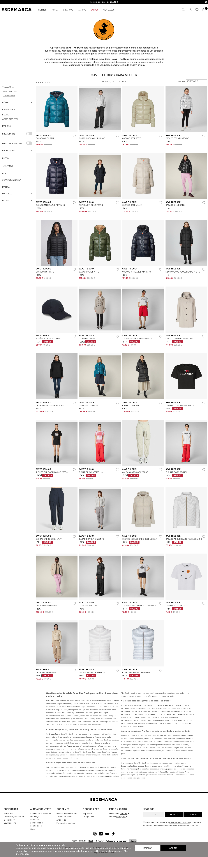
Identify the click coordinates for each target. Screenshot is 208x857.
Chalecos (102, 767)
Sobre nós (8, 813)
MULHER (174, 815)
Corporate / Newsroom (14, 817)
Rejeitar (147, 848)
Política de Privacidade (66, 813)
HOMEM (193, 815)
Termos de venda (64, 817)
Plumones (71, 746)
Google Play (88, 817)
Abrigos (104, 713)
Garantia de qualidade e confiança (40, 815)
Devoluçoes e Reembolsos (36, 824)
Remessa (34, 820)
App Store (87, 813)
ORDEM (181, 82)
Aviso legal (61, 820)
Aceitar (173, 848)
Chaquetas (53, 734)
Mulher (106, 82)
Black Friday (9, 820)
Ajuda (32, 829)
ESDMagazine (10, 823)
